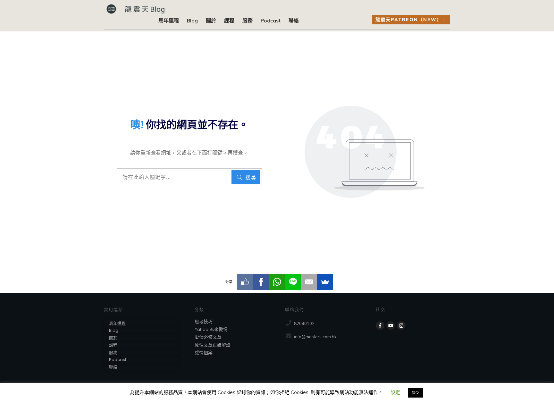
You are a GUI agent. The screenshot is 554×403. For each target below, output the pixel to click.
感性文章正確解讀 (213, 345)
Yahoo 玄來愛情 (211, 329)
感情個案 (204, 353)
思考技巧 (204, 321)
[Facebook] (261, 282)
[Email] (309, 282)
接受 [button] (415, 392)
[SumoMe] (325, 282)
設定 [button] (395, 392)
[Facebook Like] (245, 282)
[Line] (293, 282)
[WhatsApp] (277, 282)
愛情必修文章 (208, 337)
